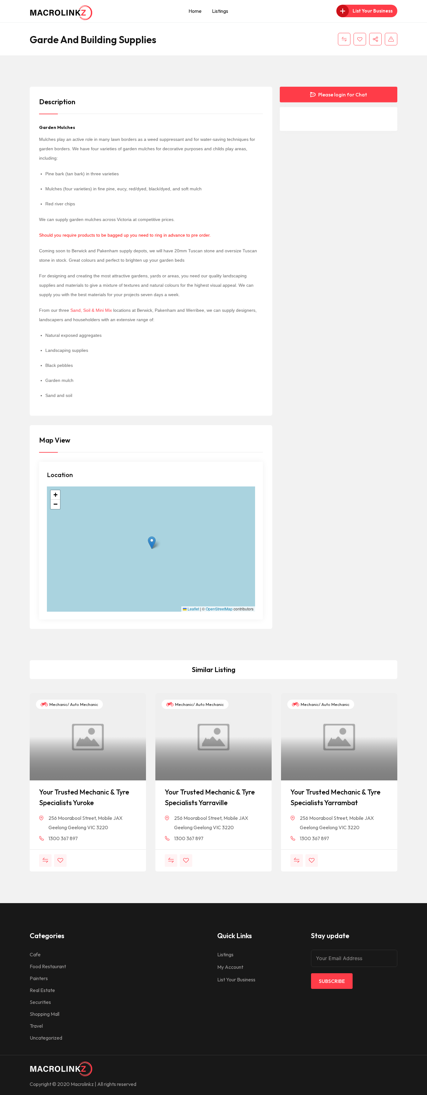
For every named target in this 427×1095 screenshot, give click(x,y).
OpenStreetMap (219, 608)
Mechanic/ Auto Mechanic (73, 704)
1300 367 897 (63, 838)
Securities (40, 1002)
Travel (36, 1026)
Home (195, 11)
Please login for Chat (342, 94)
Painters (39, 978)
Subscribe (332, 981)
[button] (152, 542)
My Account (230, 967)
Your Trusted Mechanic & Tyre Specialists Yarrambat (335, 797)
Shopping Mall (44, 1014)
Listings (220, 11)
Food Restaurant (48, 966)
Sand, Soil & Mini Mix (91, 310)
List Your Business (236, 979)
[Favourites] (360, 39)
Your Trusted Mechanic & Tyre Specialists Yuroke (84, 797)
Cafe (35, 954)
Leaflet (193, 608)
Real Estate (42, 990)
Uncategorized (46, 1038)
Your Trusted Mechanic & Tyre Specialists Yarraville (210, 797)
